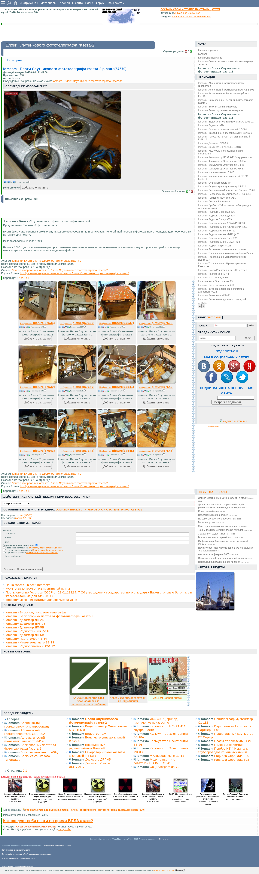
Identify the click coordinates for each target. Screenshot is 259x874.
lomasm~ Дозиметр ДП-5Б (25, 627)
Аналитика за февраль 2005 (218, 554)
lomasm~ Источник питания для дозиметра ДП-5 (41, 599)
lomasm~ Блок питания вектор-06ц (217, 106)
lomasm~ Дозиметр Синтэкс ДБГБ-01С (219, 147)
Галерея (64, 3)
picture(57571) (23, 518)
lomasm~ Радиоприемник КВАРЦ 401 (218, 234)
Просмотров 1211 (77, 391)
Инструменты (29, 3)
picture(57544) (77, 450)
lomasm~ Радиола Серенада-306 (216, 211)
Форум (99, 3)
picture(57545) (116, 450)
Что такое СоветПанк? (235, 799)
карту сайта (64, 829)
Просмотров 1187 (77, 327)
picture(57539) (37, 386)
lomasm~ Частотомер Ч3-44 (213, 273)
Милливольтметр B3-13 (167, 755)
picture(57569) (24, 515)
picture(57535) (37, 323)
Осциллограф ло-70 (164, 766)
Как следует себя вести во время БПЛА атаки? (48, 821)
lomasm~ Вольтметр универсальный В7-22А (222, 129)
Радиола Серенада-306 (231, 756)
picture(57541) (116, 386)
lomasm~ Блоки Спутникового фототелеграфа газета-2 (219, 116)
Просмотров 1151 (156, 327)
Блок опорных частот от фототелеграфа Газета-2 (30, 746)
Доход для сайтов (213, 426)
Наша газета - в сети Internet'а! (28, 585)
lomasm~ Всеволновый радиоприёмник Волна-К (225, 132)
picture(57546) (156, 450)
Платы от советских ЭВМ (233, 741)
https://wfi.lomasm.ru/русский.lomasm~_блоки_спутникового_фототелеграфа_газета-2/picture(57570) (84, 809)
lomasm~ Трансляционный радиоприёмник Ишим (225, 253)
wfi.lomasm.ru (163, 839)
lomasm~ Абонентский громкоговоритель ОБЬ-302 (226, 89)
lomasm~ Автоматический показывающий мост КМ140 (224, 95)
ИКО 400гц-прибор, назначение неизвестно (156, 720)
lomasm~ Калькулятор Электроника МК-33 (221, 168)
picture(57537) (116, 323)
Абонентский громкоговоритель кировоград (26, 724)
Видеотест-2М (95, 733)
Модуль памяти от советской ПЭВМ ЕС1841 (155, 761)
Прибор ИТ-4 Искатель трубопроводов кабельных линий (223, 750)
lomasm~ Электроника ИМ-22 (214, 295)
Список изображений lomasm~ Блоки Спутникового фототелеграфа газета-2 (60, 270)
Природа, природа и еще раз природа (223, 561)
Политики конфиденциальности (48, 550)
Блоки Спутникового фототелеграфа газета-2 (93, 720)
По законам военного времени (219, 518)
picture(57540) (77, 386)
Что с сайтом (115, 3)
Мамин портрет (211, 522)
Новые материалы (212, 492)
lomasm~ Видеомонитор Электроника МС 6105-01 (226, 121)
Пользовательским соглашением (57, 846)
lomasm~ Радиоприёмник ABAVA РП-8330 (221, 223)
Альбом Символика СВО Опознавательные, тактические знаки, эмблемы (88, 701)
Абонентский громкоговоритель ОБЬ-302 (24, 731)
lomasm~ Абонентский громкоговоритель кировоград (221, 84)
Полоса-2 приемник (228, 744)
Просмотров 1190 (156, 391)
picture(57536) (77, 323)
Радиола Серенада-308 (231, 759)
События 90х (15, 802)
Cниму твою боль (212, 511)
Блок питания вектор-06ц (39, 752)
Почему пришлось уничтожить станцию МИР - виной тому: (208, 796)
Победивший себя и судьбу (217, 514)
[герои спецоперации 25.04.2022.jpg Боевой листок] (168, 694)
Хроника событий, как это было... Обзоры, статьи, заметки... (15, 796)
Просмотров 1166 (116, 327)
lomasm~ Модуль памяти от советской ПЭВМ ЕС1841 (223, 177)
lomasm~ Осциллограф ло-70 (214, 182)
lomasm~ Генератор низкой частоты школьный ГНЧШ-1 (224, 138)
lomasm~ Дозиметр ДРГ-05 (213, 143)
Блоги (89, 3)
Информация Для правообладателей (17, 867)
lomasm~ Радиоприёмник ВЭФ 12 (216, 230)
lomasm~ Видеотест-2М (211, 125)
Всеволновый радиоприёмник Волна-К (87, 746)
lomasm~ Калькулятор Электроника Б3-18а (222, 161)
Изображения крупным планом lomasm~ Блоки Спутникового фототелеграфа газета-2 (74, 273)
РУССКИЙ (214, 317)
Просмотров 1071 (37, 455)
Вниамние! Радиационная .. (70, 799)
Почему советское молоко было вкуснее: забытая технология (225, 549)
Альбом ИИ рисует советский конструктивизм (128, 699)
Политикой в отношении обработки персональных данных (26, 854)
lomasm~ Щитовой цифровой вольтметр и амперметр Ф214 (221, 290)
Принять (179, 870)
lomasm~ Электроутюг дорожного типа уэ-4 (222, 299)
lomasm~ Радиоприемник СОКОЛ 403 (219, 241)
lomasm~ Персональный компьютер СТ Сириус (224, 194)
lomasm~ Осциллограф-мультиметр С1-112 (222, 186)
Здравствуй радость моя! (216, 533)
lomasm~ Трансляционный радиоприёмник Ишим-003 (222, 258)
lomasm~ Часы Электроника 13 (215, 281)
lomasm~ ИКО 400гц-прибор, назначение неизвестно (220, 152)
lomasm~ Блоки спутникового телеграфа (220, 110)
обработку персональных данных (45, 547)
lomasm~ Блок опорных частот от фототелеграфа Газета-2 (225, 101)
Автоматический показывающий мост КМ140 (24, 739)
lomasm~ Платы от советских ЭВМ (217, 197)
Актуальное (180, 13)
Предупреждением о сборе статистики (18, 858)
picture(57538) (156, 323)
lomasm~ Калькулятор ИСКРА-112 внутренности (225, 157)
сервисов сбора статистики (163, 870)
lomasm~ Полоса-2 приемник (214, 201)
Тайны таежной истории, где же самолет (225, 529)
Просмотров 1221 (156, 455)
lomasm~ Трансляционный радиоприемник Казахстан (222, 265)
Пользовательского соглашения (42, 552)
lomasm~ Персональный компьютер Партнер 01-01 (226, 190)
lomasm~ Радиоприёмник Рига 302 (217, 238)
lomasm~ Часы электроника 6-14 (216, 285)
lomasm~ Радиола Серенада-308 (216, 215)
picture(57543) (37, 450)
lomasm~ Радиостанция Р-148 (214, 245)
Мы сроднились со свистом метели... (222, 526)
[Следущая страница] (193, 376)
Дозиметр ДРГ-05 (98, 759)
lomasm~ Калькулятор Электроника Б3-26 (221, 164)
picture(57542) (156, 386)
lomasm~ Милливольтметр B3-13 (216, 172)
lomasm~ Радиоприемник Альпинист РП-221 (222, 226)
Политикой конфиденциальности (15, 850)
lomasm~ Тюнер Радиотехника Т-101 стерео (222, 270)
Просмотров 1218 (77, 455)
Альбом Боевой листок (167, 697)
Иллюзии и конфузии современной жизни (225, 558)
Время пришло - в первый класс (220, 537)
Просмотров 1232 (37, 327)
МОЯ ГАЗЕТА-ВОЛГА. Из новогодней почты (38, 588)
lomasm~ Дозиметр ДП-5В (25, 635)
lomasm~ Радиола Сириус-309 (215, 219)
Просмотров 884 (22, 182)
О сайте (77, 3)
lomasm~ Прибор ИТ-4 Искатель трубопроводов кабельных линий (225, 206)
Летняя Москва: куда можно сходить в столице (226, 499)
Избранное (194, 13)
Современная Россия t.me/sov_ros (191, 16)
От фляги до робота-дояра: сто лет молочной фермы (223, 542)
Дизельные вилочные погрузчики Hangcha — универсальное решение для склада (223, 506)
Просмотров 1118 (116, 455)
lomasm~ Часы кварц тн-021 (213, 277)
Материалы (48, 3)
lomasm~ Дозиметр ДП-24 (25, 620)
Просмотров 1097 (116, 391)
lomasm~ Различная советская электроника (222, 249)
